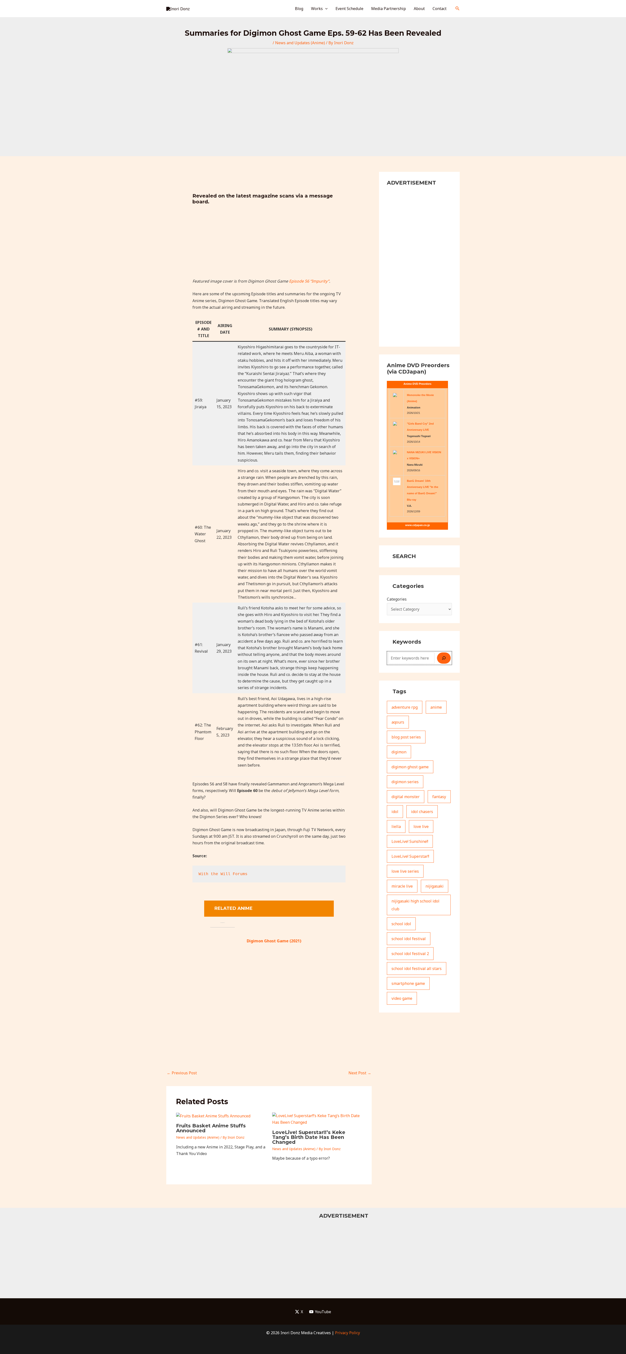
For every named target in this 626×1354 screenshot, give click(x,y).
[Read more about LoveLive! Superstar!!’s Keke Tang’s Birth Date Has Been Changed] (317, 1119)
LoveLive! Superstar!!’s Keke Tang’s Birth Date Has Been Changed (308, 1137)
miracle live (402, 886)
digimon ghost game (410, 767)
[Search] (444, 658)
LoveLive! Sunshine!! (409, 841)
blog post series (406, 737)
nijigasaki (434, 886)
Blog (299, 8)
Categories (397, 599)
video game (401, 998)
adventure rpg (404, 707)
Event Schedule (349, 8)
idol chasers (422, 811)
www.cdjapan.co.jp (417, 525)
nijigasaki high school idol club (415, 905)
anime (436, 707)
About (419, 8)
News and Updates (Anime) (300, 42)
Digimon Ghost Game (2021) (274, 941)
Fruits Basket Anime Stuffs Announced (211, 1128)
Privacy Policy (347, 1332)
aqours (397, 722)
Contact (440, 8)
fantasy (439, 796)
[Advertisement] (269, 243)
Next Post (359, 1073)
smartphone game (408, 983)
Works (317, 8)
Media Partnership (388, 8)
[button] (325, 8)
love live (421, 826)
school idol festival (408, 938)
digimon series (405, 781)
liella (396, 826)
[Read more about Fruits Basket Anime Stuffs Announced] (213, 1115)
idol (394, 811)
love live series (405, 871)
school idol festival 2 (410, 953)
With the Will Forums (224, 874)
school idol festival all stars (416, 968)
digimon (398, 752)
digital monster (405, 796)
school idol (401, 923)
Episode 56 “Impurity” (309, 281)
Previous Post (182, 1073)
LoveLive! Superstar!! (410, 856)
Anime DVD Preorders (417, 383)
